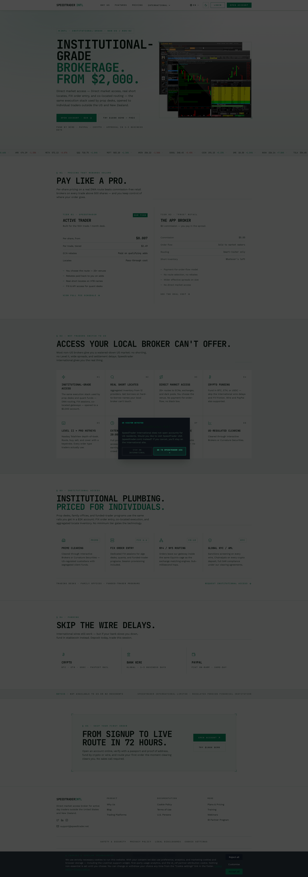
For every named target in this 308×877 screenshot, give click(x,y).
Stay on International (137, 451)
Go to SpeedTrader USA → (170, 451)
